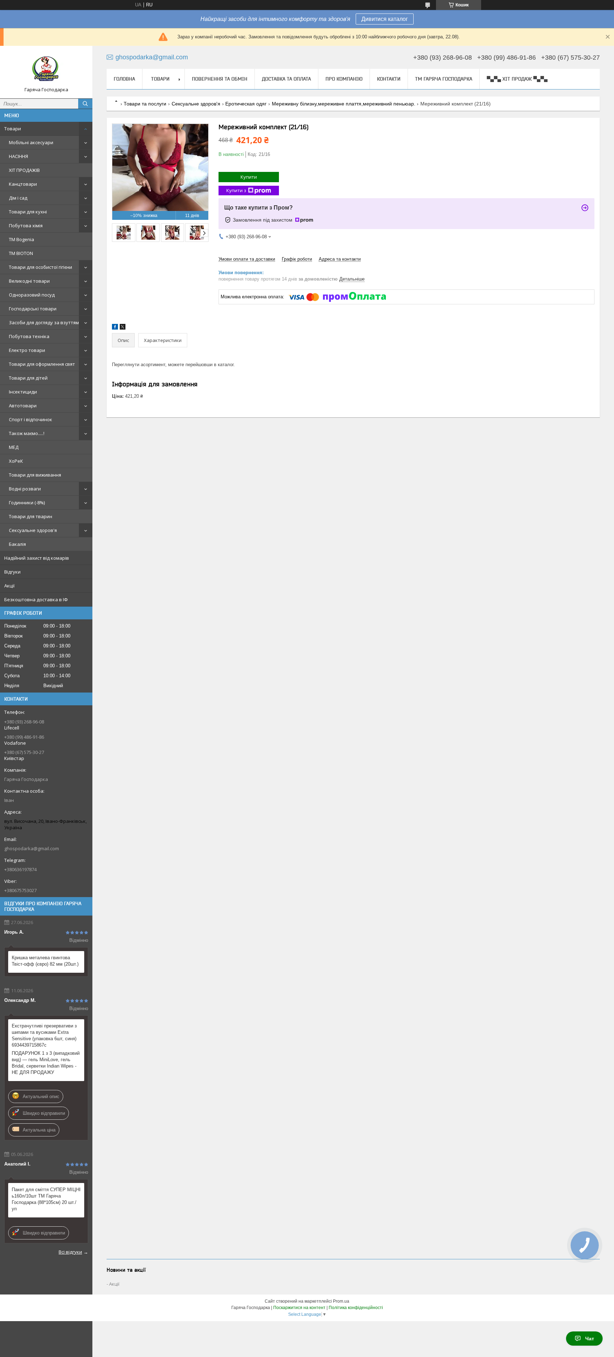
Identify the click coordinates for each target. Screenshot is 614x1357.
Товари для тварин (30, 516)
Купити (249, 177)
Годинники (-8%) (27, 502)
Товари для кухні (28, 211)
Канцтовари (23, 184)
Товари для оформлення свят (42, 364)
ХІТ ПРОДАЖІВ (24, 170)
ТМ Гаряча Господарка (443, 79)
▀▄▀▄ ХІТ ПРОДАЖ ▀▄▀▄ (517, 79)
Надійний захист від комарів (36, 558)
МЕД (13, 447)
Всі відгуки (70, 1252)
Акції (9, 585)
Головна (124, 79)
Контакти (388, 79)
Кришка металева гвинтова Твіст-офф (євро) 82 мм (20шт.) (45, 961)
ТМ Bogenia (21, 239)
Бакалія (17, 544)
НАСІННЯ (18, 156)
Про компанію (343, 79)
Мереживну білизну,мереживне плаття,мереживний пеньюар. (343, 104)
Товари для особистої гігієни (40, 267)
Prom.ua (341, 1301)
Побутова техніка (29, 336)
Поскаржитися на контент (299, 1307)
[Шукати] (85, 103)
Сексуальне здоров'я (33, 530)
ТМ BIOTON (21, 253)
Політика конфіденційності (356, 1307)
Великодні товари (29, 281)
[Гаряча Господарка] (46, 69)
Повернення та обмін (219, 79)
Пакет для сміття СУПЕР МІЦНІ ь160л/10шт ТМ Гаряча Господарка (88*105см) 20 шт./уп (46, 1199)
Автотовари (23, 405)
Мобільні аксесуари (31, 142)
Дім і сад (18, 198)
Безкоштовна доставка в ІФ (36, 599)
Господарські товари (32, 308)
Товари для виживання (35, 475)
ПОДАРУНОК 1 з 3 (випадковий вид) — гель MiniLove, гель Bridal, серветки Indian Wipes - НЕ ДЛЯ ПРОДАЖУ (46, 1063)
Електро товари (27, 350)
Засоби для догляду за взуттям (44, 322)
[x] (122, 328)
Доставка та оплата (286, 79)
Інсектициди (23, 392)
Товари (12, 128)
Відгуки (12, 572)
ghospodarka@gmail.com (31, 848)
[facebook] (115, 328)
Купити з (236, 190)
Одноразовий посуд (32, 295)
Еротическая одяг (245, 104)
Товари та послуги (145, 104)
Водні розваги (25, 488)
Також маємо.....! (26, 433)
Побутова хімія (26, 225)
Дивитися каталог (384, 19)
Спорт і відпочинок (30, 419)
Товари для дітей (28, 378)
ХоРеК (16, 461)
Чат (589, 1338)
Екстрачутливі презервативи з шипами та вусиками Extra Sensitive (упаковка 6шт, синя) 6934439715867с (44, 1035)
